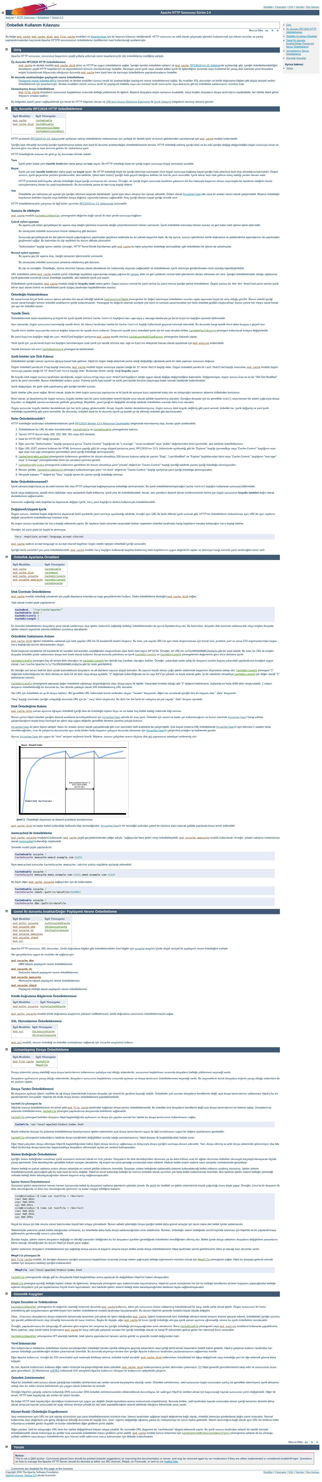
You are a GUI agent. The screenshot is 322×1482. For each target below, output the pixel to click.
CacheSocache (54, 583)
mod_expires (201, 343)
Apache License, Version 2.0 (21, 1475)
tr (277, 30)
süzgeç (135, 274)
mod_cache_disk (42, 36)
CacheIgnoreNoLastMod (33, 456)
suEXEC (55, 1370)
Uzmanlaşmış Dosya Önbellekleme (297, 52)
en (267, 30)
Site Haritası (312, 7)
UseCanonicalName (48, 127)
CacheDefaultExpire (202, 330)
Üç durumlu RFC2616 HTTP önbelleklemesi (301, 31)
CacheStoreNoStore (50, 469)
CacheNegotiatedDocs (50, 131)
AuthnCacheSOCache (57, 923)
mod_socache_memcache (28, 579)
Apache (10, 17)
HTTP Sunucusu (26, 17)
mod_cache (23, 36)
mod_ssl (18, 941)
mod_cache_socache (25, 576)
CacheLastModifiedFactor (146, 336)
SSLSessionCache (56, 926)
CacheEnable (44, 120)
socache (140, 948)
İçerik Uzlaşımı (162, 101)
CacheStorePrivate (31, 465)
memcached (26, 841)
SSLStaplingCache (57, 930)
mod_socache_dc (23, 930)
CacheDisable (45, 124)
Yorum (289, 68)
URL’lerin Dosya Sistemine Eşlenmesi (128, 101)
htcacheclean (98, 36)
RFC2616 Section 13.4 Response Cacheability (102, 423)
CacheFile (42, 1061)
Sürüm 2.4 (57, 17)
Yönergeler (280, 7)
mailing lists (171, 1461)
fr (272, 30)
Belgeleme (43, 17)
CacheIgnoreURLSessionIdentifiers (206, 1433)
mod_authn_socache (25, 923)
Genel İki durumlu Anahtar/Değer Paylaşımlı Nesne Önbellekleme (300, 43)
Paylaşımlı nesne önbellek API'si (37, 80)
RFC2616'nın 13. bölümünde (97, 203)
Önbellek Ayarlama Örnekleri (301, 36)
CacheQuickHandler (47, 215)
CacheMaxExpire (52, 349)
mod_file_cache (64, 36)
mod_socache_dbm (24, 926)
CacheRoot (51, 572)
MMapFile (42, 1065)
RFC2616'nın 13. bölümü (205, 65)
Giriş (288, 25)
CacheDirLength (55, 579)
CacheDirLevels (55, 576)
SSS (290, 7)
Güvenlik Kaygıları (296, 58)
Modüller (268, 7)
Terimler (299, 7)
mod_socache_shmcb (25, 937)
